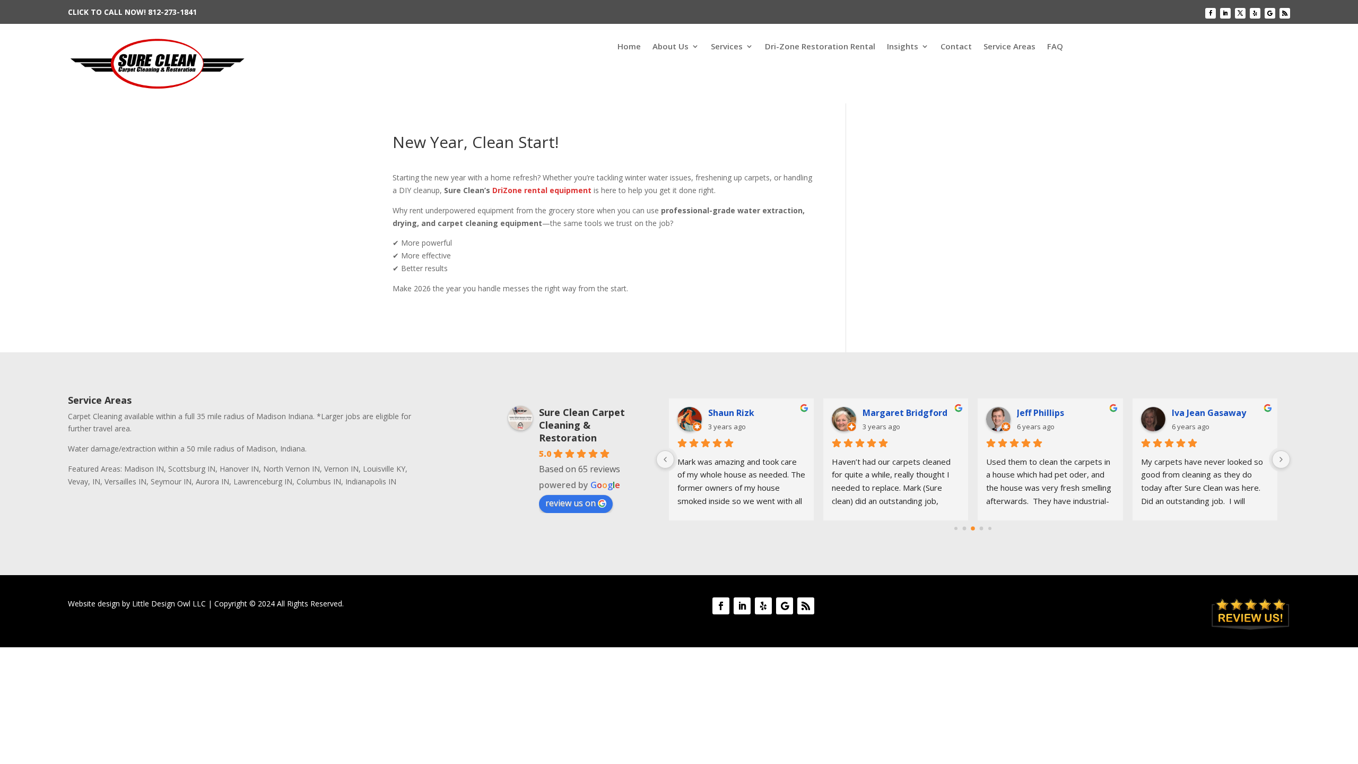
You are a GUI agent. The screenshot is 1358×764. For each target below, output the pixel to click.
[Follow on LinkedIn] (1225, 13)
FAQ (1055, 46)
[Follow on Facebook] (1210, 13)
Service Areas (1009, 46)
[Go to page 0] (955, 528)
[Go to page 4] (989, 528)
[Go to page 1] (965, 528)
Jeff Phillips (1040, 413)
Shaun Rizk (731, 413)
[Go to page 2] (973, 528)
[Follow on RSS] (1284, 13)
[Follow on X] (1240, 13)
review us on (570, 503)
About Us (670, 46)
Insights (902, 46)
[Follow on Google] (1270, 13)
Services (727, 46)
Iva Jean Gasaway (1209, 413)
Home (629, 46)
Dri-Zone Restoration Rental (820, 46)
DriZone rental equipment (541, 190)
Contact (956, 46)
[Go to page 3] (981, 528)
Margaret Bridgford (905, 413)
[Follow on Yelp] (1255, 13)
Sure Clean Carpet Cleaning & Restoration (582, 425)
